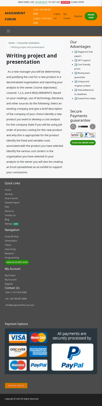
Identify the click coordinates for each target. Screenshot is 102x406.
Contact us (10, 215)
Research (9, 253)
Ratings (11, 223)
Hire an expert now (17, 262)
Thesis (8, 244)
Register (78, 16)
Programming (12, 257)
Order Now (91, 16)
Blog (7, 219)
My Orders (10, 275)
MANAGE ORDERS (16, 385)
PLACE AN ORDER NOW (83, 142)
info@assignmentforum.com (19, 305)
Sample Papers (12, 202)
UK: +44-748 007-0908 (16, 298)
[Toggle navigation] (8, 31)
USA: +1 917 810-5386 (16, 292)
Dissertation (11, 240)
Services (9, 194)
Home (11, 42)
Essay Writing (11, 236)
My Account (11, 279)
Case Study (10, 249)
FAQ (7, 206)
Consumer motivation (28, 42)
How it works (11, 198)
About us (9, 211)
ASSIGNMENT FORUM (15, 16)
